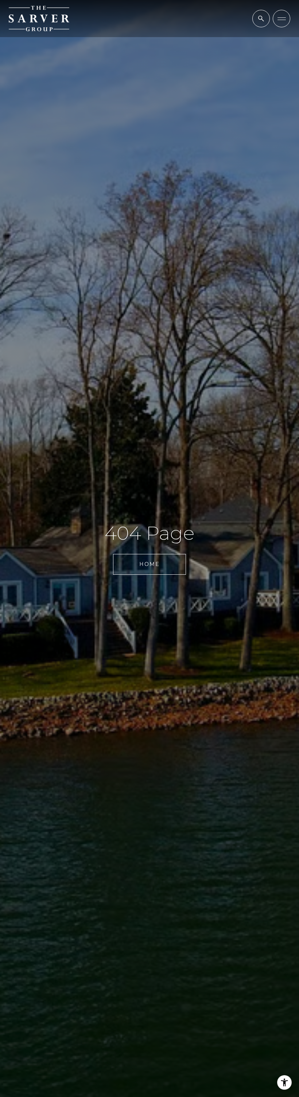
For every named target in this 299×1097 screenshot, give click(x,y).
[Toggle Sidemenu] (281, 18)
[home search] (261, 18)
